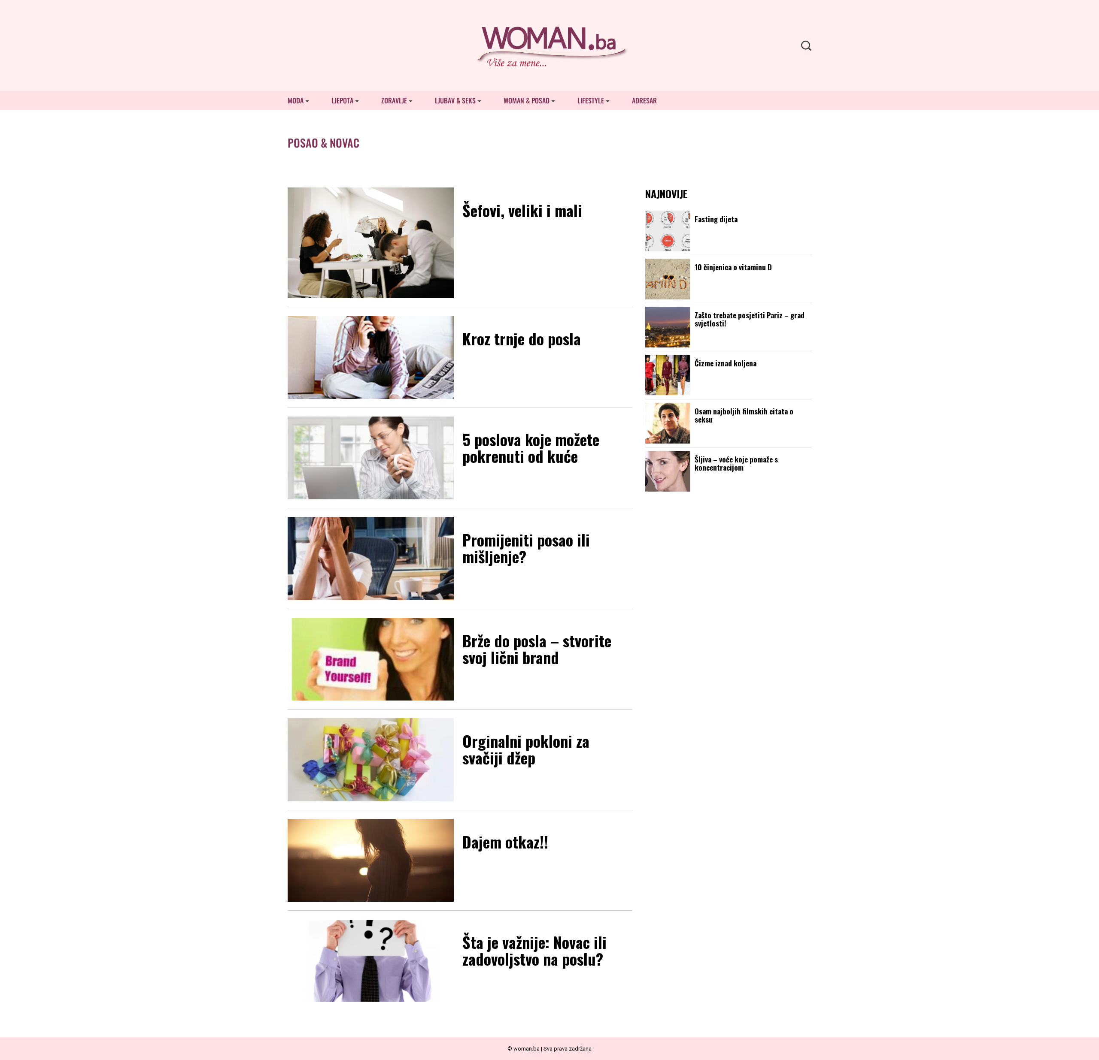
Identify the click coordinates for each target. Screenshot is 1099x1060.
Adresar (644, 100)
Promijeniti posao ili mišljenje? (526, 548)
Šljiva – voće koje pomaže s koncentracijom (736, 463)
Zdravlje (394, 100)
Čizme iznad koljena (725, 363)
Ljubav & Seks (455, 100)
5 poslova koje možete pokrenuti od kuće (530, 447)
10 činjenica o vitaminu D (733, 267)
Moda (296, 100)
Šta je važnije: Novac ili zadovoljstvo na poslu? (534, 950)
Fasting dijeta (716, 219)
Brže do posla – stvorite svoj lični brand (536, 648)
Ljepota (342, 100)
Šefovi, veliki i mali (522, 210)
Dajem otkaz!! (505, 841)
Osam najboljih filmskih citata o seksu (744, 415)
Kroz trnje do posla (521, 338)
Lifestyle (590, 100)
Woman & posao (527, 100)
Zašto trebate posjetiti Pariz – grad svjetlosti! (750, 319)
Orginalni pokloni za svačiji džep (525, 749)
